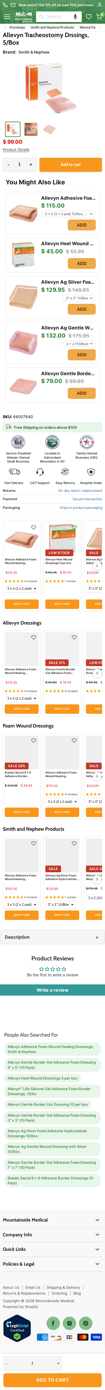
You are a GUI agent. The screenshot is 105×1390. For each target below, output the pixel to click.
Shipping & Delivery (63, 1287)
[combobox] (64, 16)
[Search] (41, 16)
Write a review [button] (53, 990)
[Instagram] (69, 1323)
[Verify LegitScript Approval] (17, 1328)
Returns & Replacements (24, 1293)
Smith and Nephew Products (44, 27)
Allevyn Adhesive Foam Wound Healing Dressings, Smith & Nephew (20, 565)
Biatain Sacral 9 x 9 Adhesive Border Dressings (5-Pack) (18, 776)
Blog (77, 1293)
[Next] (97, 565)
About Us (11, 1287)
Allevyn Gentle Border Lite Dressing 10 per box (48, 1104)
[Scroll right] (100, 27)
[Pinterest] (85, 1323)
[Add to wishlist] (34, 527)
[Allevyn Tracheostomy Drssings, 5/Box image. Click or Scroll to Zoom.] (52, 89)
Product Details (16, 150)
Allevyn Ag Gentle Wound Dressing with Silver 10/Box (47, 1149)
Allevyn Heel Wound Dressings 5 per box (58, 561)
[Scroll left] (5, 27)
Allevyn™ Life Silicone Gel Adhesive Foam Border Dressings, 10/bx (49, 1091)
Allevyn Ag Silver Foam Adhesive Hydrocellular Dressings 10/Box (61, 879)
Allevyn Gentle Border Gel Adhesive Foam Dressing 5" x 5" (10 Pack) (60, 675)
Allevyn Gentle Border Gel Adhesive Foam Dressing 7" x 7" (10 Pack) (52, 1165)
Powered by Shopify (20, 1306)
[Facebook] (53, 1323)
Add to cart (52, 1380)
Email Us (32, 1287)
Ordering (59, 1293)
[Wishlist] (89, 17)
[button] (75, 16)
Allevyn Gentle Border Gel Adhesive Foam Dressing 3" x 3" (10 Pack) (52, 1117)
